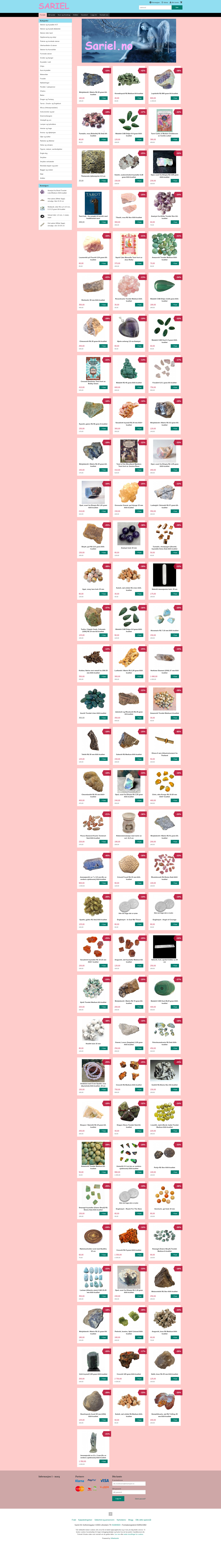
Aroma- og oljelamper (48, 132)
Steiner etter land (46, 33)
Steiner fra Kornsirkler (48, 49)
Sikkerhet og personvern (104, 1520)
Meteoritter (44, 74)
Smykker (43, 157)
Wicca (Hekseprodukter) (49, 108)
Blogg (130, 1520)
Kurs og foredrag (64, 15)
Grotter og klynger (46, 58)
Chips (42, 66)
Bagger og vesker (46, 170)
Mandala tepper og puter (49, 166)
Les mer (118, 1534)
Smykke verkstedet (47, 161)
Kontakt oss (104, 15)
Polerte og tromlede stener (50, 41)
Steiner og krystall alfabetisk (50, 29)
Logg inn (94, 15)
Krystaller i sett (45, 62)
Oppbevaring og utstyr (48, 37)
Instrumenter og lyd (47, 112)
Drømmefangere (46, 116)
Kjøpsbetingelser (85, 1520)
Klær (41, 174)
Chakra (42, 91)
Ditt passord (116, 1489)
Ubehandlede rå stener (48, 45)
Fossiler (43, 79)
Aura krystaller (45, 70)
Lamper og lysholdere (48, 124)
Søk (177, 7)
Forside (42, 15)
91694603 (116, 1525)
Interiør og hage (46, 128)
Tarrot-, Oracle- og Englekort (50, 103)
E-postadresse (117, 1480)
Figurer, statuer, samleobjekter (51, 149)
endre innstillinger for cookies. (134, 1534)
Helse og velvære (46, 145)
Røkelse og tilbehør (47, 141)
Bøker (42, 95)
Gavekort (84, 15)
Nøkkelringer (44, 83)
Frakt (74, 1520)
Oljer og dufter (45, 137)
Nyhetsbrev (121, 1520)
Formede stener (46, 54)
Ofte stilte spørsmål (143, 1520)
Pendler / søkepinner (47, 87)
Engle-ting (43, 153)
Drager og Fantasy (47, 99)
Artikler (75, 15)
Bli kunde (51, 15)
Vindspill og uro (45, 120)
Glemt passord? (140, 1499)
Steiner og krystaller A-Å (49, 25)
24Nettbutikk (114, 1538)
